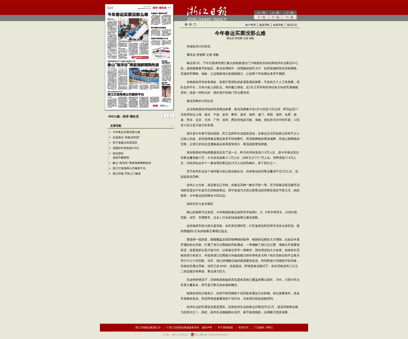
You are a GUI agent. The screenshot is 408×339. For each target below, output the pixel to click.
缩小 (190, 24)
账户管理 (250, 24)
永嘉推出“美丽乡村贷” (126, 137)
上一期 (261, 12)
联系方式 (243, 327)
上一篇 (289, 12)
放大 (186, 24)
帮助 (269, 327)
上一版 (275, 12)
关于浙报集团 (225, 327)
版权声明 (207, 327)
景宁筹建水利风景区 (125, 142)
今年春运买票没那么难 (126, 132)
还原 (194, 24)
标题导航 (278, 24)
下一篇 (289, 17)
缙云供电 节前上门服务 (127, 173)
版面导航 (264, 24)
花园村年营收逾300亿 (126, 148)
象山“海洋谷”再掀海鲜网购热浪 (132, 162)
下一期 (261, 17)
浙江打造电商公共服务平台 (129, 168)
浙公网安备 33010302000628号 (211, 334)
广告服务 (259, 327)
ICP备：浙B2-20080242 (175, 334)
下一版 (275, 17)
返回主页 (292, 24)
